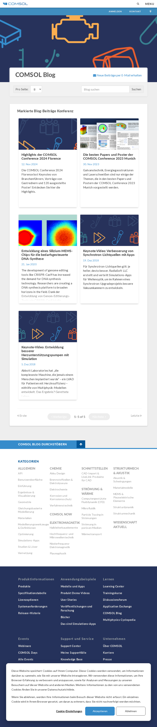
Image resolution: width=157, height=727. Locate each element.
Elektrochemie (58, 489)
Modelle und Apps (73, 586)
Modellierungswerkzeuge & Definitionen (33, 526)
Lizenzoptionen (28, 600)
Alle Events (25, 659)
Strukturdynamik (123, 507)
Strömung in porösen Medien (91, 526)
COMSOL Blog (112, 613)
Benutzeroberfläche (30, 479)
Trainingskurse (112, 593)
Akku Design (57, 473)
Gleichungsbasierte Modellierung (30, 510)
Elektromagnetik (65, 522)
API (20, 473)
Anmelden (115, 11)
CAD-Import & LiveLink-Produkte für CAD (93, 477)
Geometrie (24, 502)
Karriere (108, 652)
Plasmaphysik (58, 553)
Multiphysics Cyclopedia (119, 620)
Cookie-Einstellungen (69, 711)
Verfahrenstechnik (61, 505)
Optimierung (26, 534)
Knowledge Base (72, 659)
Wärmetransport (92, 534)
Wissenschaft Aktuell (125, 524)
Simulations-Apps (28, 540)
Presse (107, 659)
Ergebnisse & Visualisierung (26, 494)
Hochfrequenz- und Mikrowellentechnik (62, 535)
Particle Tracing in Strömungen (93, 516)
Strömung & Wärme (92, 491)
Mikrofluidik (89, 508)
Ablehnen (131, 711)
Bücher (65, 617)
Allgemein (26, 468)
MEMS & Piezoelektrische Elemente (123, 497)
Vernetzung (25, 553)
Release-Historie (29, 613)
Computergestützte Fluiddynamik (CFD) (94, 500)
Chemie (56, 468)
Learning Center (113, 586)
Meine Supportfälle (74, 652)
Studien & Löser (28, 546)
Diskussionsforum (115, 600)
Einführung (25, 486)
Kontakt (135, 11)
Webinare (24, 646)
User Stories (69, 600)
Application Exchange (117, 606)
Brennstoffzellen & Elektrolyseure (61, 481)
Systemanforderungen (32, 606)
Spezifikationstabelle (32, 593)
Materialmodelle (123, 487)
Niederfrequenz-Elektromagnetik (60, 545)
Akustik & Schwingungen (122, 479)
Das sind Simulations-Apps (78, 624)
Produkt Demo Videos (75, 593)
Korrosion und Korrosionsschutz (60, 497)
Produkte (24, 586)
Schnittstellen (95, 468)
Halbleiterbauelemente (64, 527)
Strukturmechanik (124, 513)
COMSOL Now (61, 514)
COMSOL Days (28, 652)
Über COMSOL (112, 646)
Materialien (25, 518)
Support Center (71, 646)
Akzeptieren (100, 711)
